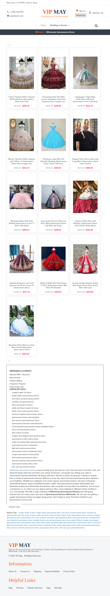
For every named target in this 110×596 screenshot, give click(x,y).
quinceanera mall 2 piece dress (25, 439)
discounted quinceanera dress (25, 457)
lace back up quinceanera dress (25, 399)
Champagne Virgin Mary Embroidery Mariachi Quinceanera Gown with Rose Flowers (85, 100)
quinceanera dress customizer (25, 445)
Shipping (37, 571)
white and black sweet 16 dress (25, 408)
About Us (12, 571)
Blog (10, 588)
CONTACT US (97, 13)
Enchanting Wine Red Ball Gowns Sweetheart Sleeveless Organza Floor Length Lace (53, 99)
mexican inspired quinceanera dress (27, 414)
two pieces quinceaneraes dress (25, 420)
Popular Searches (35, 588)
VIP (54, 13)
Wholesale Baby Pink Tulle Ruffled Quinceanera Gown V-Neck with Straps (21, 223)
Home (43, 25)
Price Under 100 (16, 387)
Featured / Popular (18, 384)
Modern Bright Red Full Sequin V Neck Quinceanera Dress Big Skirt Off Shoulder (53, 285)
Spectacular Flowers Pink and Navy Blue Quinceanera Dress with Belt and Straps (53, 223)
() (82, 11)
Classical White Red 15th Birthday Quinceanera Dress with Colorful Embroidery (85, 223)
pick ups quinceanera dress (23, 467)
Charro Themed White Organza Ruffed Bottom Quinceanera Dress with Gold (22, 99)
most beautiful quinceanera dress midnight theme (33, 426)
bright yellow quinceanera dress (25, 396)
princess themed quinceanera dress (27, 460)
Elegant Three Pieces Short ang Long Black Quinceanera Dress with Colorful (85, 161)
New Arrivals (15, 377)
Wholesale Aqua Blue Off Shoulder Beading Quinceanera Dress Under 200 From (53, 161)
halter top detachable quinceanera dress (29, 442)
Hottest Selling (16, 381)
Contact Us (25, 571)
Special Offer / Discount (20, 374)
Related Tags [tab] (14, 507)
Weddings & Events (58, 25)
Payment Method (52, 571)
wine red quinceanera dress (24, 430)
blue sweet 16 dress (20, 433)
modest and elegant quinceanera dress (28, 436)
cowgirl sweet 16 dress (21, 392)
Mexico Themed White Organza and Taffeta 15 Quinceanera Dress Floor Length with (21, 161)
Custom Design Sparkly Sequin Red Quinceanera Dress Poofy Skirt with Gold (85, 285)
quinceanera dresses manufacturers (27, 423)
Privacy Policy (69, 571)
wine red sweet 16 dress (22, 405)
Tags (48, 588)
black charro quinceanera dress (25, 411)
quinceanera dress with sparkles (25, 417)
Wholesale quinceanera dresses (23, 470)
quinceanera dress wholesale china (27, 451)
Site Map (58, 588)
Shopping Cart (80, 15)
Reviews (19, 588)
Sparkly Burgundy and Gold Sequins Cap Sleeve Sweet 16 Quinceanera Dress (21, 285)
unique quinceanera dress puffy (25, 454)
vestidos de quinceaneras (23, 402)
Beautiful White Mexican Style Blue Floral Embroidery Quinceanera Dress (21, 347)
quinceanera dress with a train (25, 464)
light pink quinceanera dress (24, 448)
